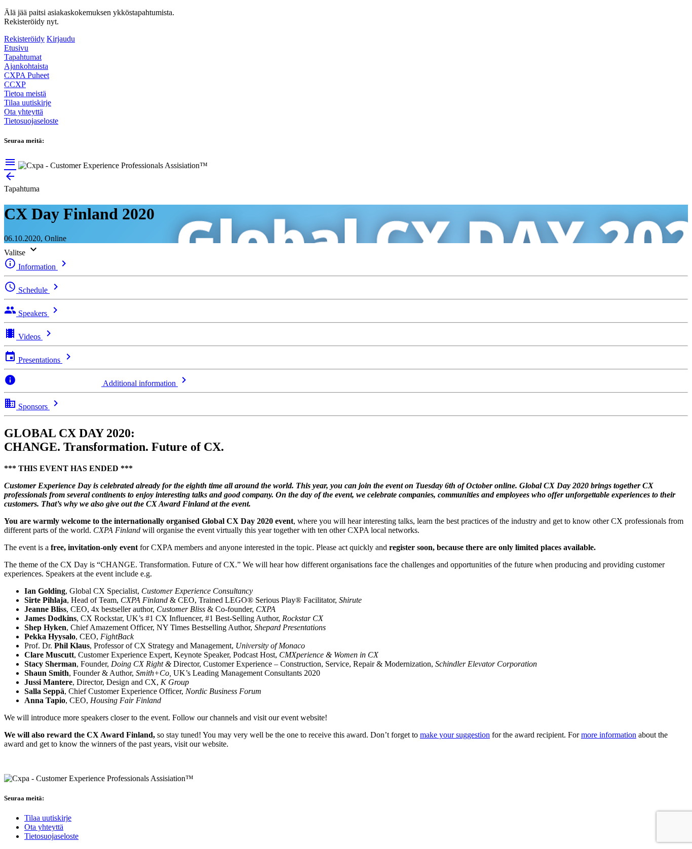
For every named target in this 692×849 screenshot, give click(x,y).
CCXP (15, 84)
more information (608, 734)
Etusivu (16, 48)
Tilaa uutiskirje (27, 102)
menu (10, 162)
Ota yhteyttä (23, 111)
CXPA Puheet (26, 75)
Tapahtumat (23, 57)
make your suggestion (455, 734)
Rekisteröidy (24, 38)
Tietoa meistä (25, 93)
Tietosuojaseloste (31, 121)
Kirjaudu (61, 38)
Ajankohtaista (26, 66)
